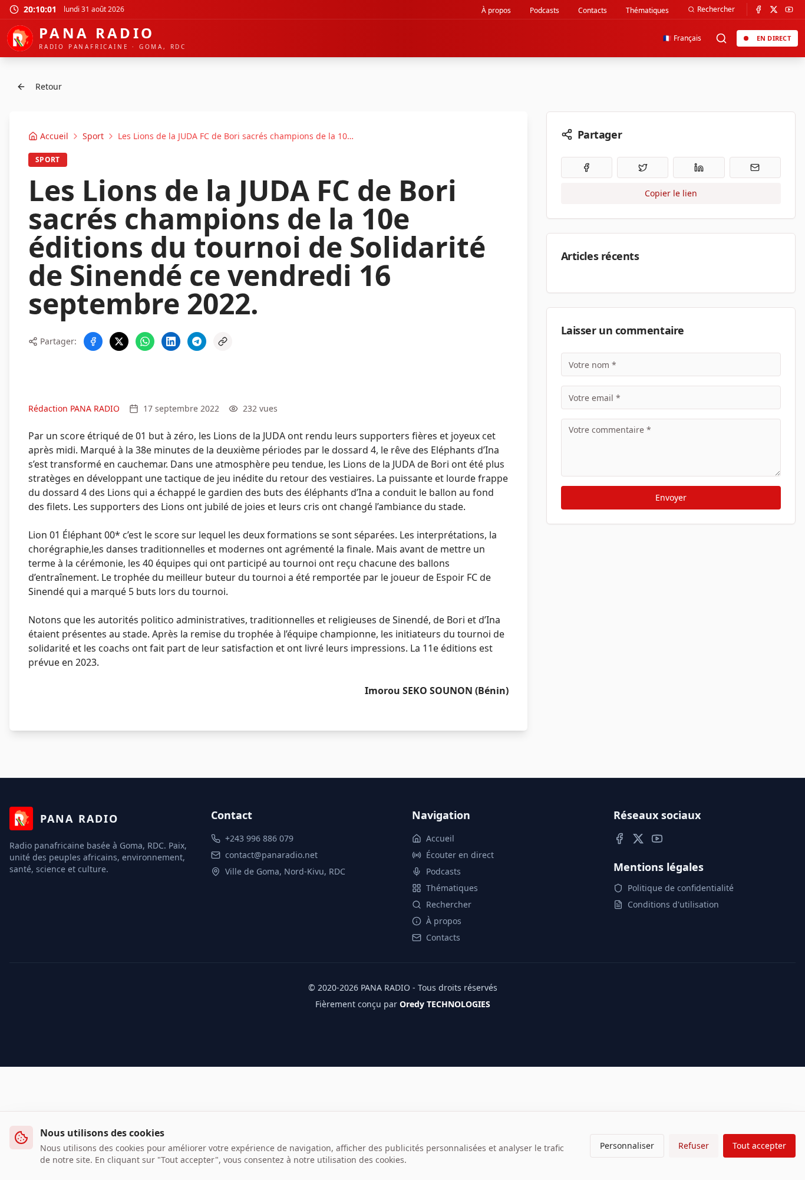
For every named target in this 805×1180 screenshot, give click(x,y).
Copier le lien (671, 193)
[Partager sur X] (119, 341)
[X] (773, 9)
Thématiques (647, 10)
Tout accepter (759, 1145)
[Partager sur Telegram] (196, 341)
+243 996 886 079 (259, 838)
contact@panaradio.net (271, 854)
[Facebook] (758, 9)
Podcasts (544, 10)
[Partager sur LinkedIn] (170, 341)
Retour (48, 86)
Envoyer (671, 497)
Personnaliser (627, 1145)
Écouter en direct (460, 854)
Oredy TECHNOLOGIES (445, 1004)
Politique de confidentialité (681, 887)
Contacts (592, 10)
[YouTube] (789, 9)
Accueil (440, 838)
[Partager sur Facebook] (93, 341)
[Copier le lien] (222, 341)
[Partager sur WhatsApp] (145, 341)
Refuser (693, 1145)
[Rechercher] (721, 38)
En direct (774, 38)
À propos (496, 10)
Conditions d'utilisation (673, 904)
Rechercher (716, 9)
